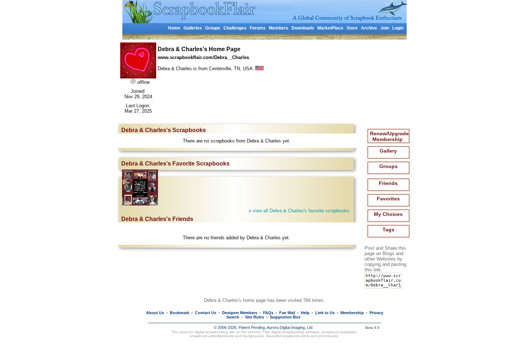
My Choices (388, 214)
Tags (388, 229)
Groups (212, 28)
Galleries (193, 28)
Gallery (388, 151)
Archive (369, 28)
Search (232, 317)
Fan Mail (287, 313)
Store (352, 28)
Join (384, 28)
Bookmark (179, 313)
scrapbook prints (295, 336)
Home (174, 28)
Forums (258, 28)
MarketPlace (330, 28)
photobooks (328, 336)
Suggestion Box (285, 317)
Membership (352, 313)
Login (397, 28)
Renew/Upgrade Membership (389, 136)
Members (278, 28)
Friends (388, 183)
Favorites (388, 199)
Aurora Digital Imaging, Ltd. (290, 327)
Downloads (302, 28)
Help (305, 313)
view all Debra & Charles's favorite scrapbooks (299, 210)
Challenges (235, 28)
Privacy (376, 313)
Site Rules (254, 317)
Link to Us (325, 313)
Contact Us (205, 313)
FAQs (268, 313)
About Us (155, 313)
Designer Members (239, 313)
